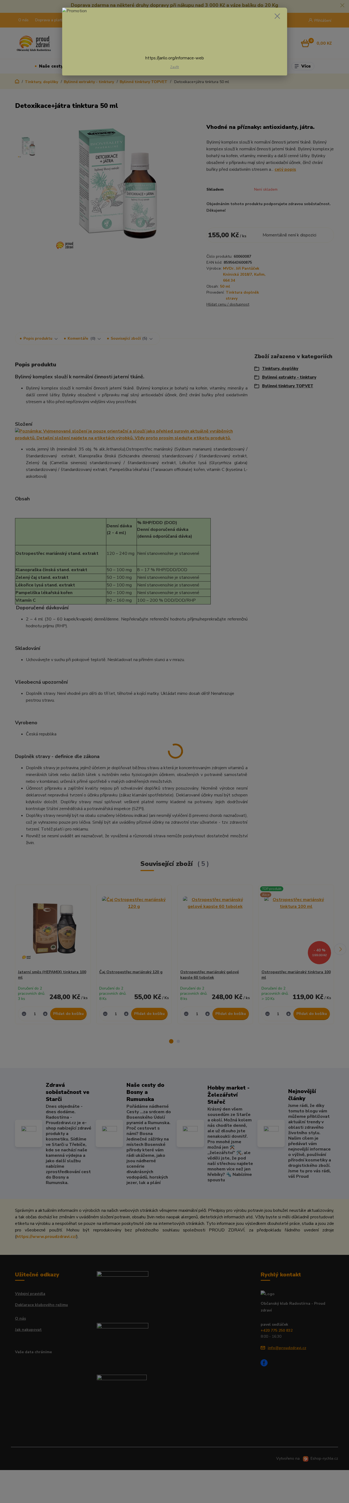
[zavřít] (277, 16)
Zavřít (174, 67)
